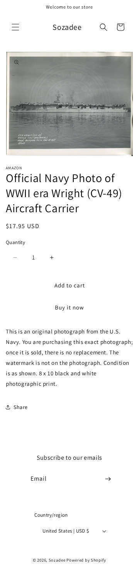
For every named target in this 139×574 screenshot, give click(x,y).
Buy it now (69, 307)
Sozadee (57, 560)
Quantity (15, 242)
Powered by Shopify (86, 560)
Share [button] (21, 407)
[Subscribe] (108, 479)
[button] (15, 27)
